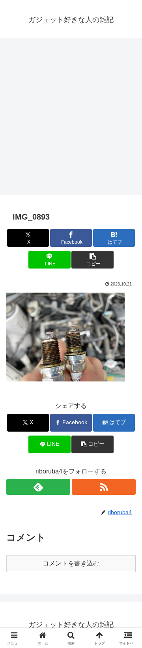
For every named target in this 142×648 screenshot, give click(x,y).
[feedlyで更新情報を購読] (38, 487)
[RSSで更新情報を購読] (104, 487)
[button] (92, 260)
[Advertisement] (71, 119)
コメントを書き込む (71, 563)
